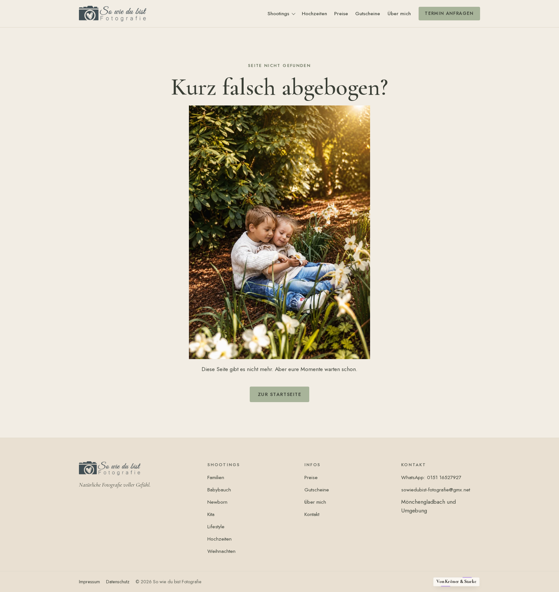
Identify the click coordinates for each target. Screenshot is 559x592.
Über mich (399, 13)
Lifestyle (216, 526)
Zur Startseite (279, 394)
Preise (341, 13)
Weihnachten (221, 551)
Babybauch (219, 489)
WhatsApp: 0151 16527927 (431, 477)
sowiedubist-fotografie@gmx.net (435, 489)
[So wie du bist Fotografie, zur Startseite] (112, 13)
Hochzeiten (314, 13)
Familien (215, 477)
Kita (210, 514)
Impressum (89, 581)
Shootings (278, 13)
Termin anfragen (449, 13)
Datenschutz (117, 581)
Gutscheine (367, 13)
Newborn (217, 502)
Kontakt (311, 514)
